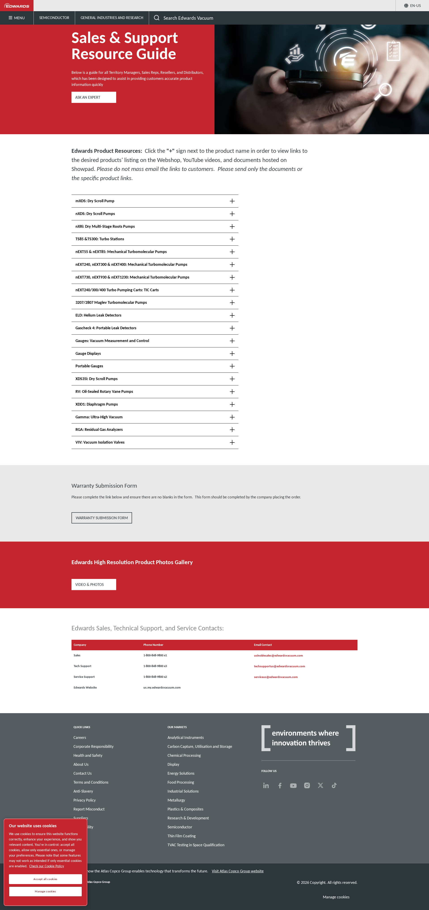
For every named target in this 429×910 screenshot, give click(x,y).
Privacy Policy (85, 800)
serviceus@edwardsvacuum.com (276, 677)
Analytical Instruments (186, 737)
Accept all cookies (45, 879)
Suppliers (81, 818)
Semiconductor (180, 827)
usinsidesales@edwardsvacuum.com (278, 655)
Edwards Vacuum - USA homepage (16, 5)
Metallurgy (176, 800)
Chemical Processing (184, 755)
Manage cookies (336, 897)
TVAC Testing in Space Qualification (196, 844)
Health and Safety (88, 755)
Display (173, 764)
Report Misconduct (89, 809)
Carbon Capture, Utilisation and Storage (200, 746)
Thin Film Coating (182, 835)
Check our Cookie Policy (46, 866)
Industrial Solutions (183, 791)
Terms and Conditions (91, 782)
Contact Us (83, 773)
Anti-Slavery (83, 791)
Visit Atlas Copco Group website (238, 871)
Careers (80, 737)
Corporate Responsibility (94, 746)
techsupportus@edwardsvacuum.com (279, 666)
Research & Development (188, 818)
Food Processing (181, 782)
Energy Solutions (181, 773)
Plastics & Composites (185, 809)
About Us (81, 764)
